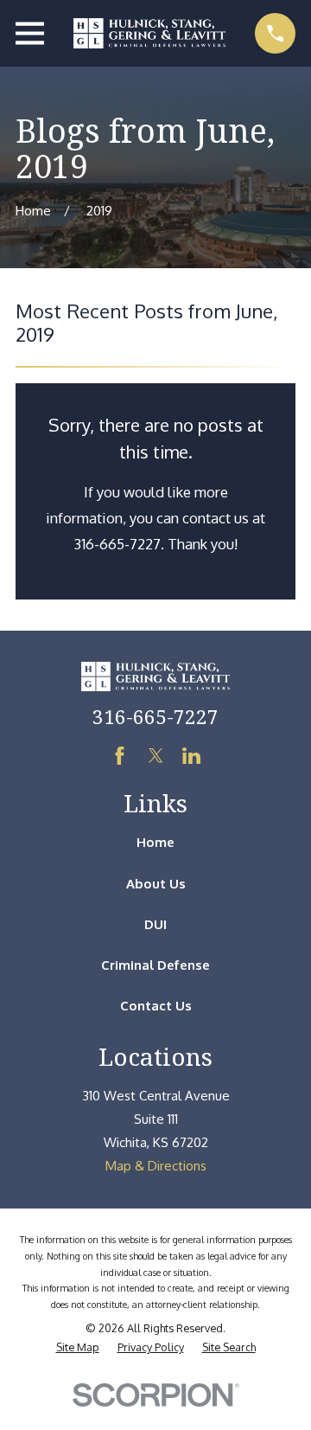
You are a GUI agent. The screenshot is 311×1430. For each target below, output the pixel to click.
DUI (155, 924)
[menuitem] (77, 1347)
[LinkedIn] (191, 756)
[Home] (149, 33)
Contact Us (156, 1005)
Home (155, 842)
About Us (156, 883)
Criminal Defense (155, 965)
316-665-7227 (155, 716)
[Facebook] (120, 756)
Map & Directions (155, 1165)
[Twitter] (156, 756)
